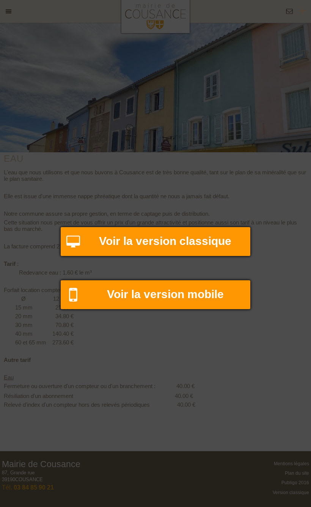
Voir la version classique (165, 241)
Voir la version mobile (165, 294)
